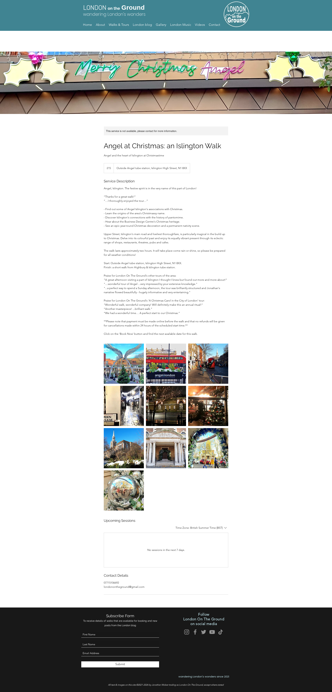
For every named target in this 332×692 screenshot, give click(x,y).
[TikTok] (220, 632)
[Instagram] (186, 632)
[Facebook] (195, 632)
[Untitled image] (124, 364)
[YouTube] (212, 632)
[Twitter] (203, 632)
